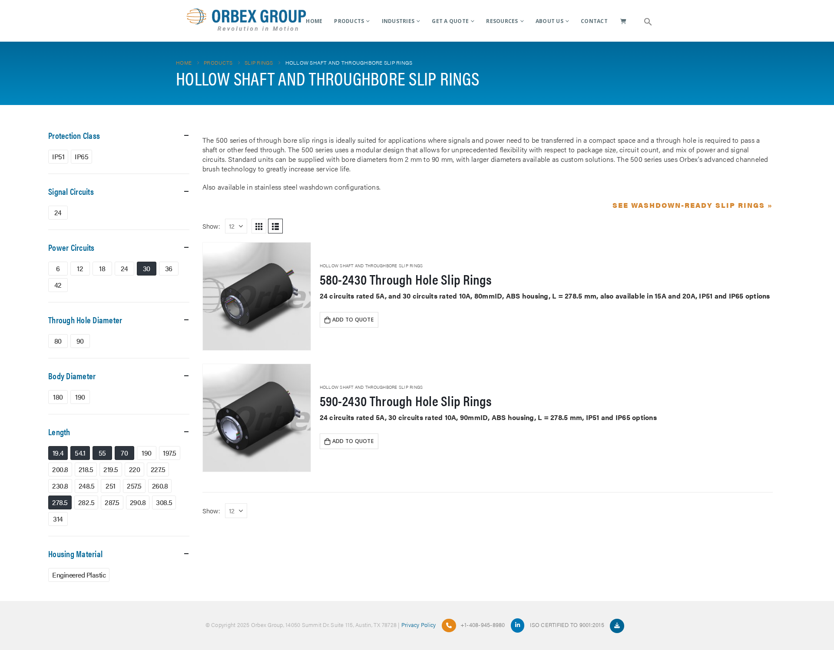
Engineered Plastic (79, 575)
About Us (549, 21)
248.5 (87, 486)
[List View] (275, 226)
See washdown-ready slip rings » (692, 205)
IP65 (81, 156)
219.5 (110, 469)
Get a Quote (450, 21)
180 (58, 397)
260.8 (160, 486)
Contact (594, 21)
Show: (211, 225)
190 (80, 397)
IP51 (58, 156)
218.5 (86, 469)
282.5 (86, 502)
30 (146, 268)
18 (102, 268)
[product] (257, 296)
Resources (502, 21)
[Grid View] (259, 226)
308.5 (164, 502)
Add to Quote (353, 319)
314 (58, 519)
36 (168, 268)
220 (134, 469)
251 (111, 486)
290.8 (138, 502)
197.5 (169, 453)
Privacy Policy (418, 624)
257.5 (134, 486)
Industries (398, 21)
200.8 (60, 469)
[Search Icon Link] (648, 21)
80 (58, 341)
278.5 (60, 502)
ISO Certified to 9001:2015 (568, 624)
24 (58, 212)
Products (349, 21)
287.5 (112, 502)
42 (58, 285)
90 (80, 341)
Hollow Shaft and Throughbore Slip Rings (371, 266)
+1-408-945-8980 (482, 624)
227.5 (158, 469)
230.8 (60, 486)
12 (80, 268)
